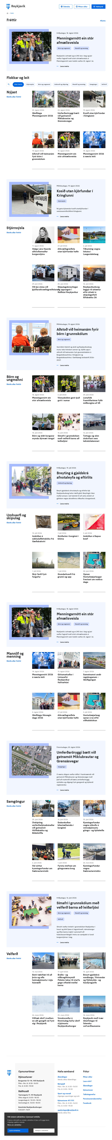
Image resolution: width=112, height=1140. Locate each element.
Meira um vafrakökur (14, 1125)
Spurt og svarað (69, 1094)
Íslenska (66, 6)
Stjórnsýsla (30, 84)
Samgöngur (93, 84)
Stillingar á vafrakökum (41, 1130)
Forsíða (7, 13)
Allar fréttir (18, 84)
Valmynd (99, 6)
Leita (9, 84)
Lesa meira (64, 66)
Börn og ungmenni (44, 84)
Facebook (87, 1103)
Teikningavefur (89, 1094)
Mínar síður (82, 6)
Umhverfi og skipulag (61, 84)
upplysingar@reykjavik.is (68, 1111)
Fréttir (12, 13)
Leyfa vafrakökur (14, 1130)
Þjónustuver (88, 1090)
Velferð (104, 84)
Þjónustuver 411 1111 (68, 1103)
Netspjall (68, 1086)
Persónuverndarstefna (92, 1099)
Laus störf (87, 1081)
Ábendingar (67, 1078)
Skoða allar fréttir (14, 97)
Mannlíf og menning (79, 84)
